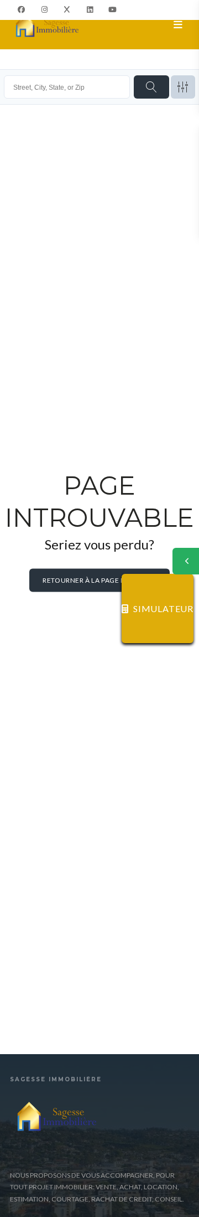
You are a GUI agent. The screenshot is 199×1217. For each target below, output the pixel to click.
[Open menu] (178, 25)
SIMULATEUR (163, 608)
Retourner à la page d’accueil (99, 580)
